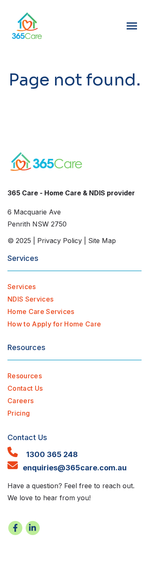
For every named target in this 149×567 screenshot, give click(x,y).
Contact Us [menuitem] (25, 388)
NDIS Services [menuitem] (30, 299)
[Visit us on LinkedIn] (33, 528)
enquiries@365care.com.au (72, 467)
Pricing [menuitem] (18, 413)
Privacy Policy (59, 240)
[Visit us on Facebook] (15, 528)
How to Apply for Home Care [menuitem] (54, 324)
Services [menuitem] (21, 286)
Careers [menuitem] (20, 401)
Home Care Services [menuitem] (40, 311)
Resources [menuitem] (24, 376)
